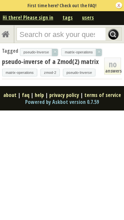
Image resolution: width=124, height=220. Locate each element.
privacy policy (64, 95)
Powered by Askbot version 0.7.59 (62, 102)
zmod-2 (50, 73)
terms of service (102, 95)
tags (67, 17)
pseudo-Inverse (79, 73)
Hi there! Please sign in (28, 17)
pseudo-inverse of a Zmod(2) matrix (50, 61)
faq (25, 95)
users (88, 17)
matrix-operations (20, 73)
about (10, 95)
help (39, 95)
